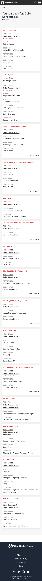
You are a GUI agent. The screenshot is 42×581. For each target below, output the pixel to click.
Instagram (23, 571)
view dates (33, 155)
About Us (21, 555)
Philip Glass (8, 33)
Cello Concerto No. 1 (11, 36)
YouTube (28, 571)
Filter (4, 7)
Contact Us (21, 562)
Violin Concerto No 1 (11, 407)
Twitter (18, 571)
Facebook (14, 571)
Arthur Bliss (8, 78)
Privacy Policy (21, 559)
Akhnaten (7, 435)
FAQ (21, 566)
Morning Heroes (9, 81)
